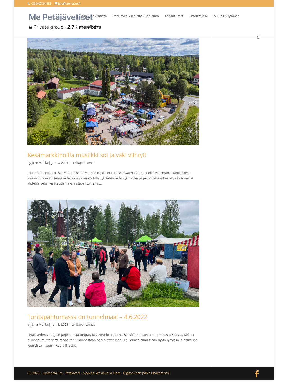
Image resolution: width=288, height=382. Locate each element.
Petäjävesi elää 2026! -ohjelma (136, 16)
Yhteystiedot (89, 27)
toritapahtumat (83, 162)
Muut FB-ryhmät (226, 16)
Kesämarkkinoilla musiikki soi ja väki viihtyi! (86, 155)
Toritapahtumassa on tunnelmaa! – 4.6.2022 (87, 317)
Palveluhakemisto (93, 16)
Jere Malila (40, 162)
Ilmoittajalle (198, 16)
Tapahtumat (174, 16)
